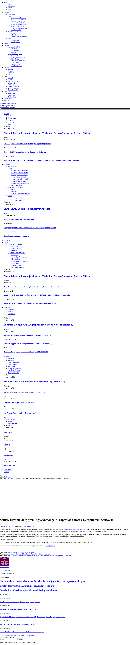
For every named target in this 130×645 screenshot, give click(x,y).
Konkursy (7, 67)
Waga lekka (11, 93)
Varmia (8, 432)
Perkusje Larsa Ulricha (18, 21)
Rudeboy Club (15, 50)
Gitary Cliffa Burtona (17, 26)
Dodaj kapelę (12, 97)
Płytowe (10, 71)
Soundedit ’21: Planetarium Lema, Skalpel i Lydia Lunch (25, 152)
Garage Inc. (7, 91)
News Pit (6, 2)
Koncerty (10, 9)
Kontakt (6, 100)
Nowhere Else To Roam (15, 31)
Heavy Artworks (13, 90)
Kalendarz (7, 43)
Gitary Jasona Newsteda (18, 24)
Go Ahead (14, 55)
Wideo (10, 11)
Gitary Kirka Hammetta (18, 19)
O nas (2, 635)
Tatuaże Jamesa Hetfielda (19, 36)
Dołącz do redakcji (20, 635)
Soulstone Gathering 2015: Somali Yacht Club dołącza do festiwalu (30, 554)
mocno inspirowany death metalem (74, 529)
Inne (9, 74)
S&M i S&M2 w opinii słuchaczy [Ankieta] (27, 208)
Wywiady (10, 78)
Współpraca (7, 98)
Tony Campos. (50, 546)
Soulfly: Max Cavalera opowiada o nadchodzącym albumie (28, 590)
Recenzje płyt (12, 83)
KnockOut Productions (18, 57)
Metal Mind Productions (18, 61)
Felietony (10, 79)
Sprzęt (9, 16)
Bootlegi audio (15, 40)
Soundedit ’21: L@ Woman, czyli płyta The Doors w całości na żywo (22, 632)
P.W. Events (15, 62)
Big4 (9, 4)
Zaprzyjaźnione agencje (15, 54)
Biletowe (10, 69)
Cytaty (13, 33)
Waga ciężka (11, 95)
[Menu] (1, 475)
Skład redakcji (9, 635)
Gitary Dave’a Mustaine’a (19, 28)
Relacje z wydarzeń (13, 86)
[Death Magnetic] (5, 108)
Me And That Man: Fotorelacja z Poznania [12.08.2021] (34, 381)
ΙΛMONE (7, 445)
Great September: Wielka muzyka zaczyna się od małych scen (27, 144)
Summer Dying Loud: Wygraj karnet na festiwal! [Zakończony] (39, 324)
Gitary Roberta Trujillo (18, 23)
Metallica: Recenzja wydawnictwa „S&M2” (20, 403)
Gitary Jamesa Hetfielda (18, 18)
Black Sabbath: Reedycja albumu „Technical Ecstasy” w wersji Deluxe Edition (47, 133)
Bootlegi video (15, 42)
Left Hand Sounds (16, 66)
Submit (21, 639)
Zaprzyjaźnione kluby (14, 47)
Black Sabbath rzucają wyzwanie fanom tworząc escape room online (30, 303)
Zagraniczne (11, 6)
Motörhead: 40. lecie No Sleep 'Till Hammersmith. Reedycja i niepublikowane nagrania (37, 295)
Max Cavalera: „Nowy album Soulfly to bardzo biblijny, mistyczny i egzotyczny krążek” (43, 581)
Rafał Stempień (6, 526)
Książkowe (11, 73)
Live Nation (15, 59)
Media (9, 38)
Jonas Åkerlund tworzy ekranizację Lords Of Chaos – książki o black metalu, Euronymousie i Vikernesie (39, 555)
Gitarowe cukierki (13, 88)
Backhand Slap (9, 466)
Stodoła (13, 52)
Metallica (6, 12)
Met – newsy (11, 14)
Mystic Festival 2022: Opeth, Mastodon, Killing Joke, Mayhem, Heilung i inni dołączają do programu (41, 160)
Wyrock (6, 76)
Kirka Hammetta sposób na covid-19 (17, 236)
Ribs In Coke (8, 455)
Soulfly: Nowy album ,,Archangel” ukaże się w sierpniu (27, 586)
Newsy (24, 526)
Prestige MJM (15, 64)
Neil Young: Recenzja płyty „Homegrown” (19, 413)
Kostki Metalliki (16, 30)
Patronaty (7, 45)
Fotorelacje (11, 85)
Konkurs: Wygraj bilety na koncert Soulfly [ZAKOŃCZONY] (26, 352)
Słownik (13, 35)
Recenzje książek (13, 81)
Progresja (14, 48)
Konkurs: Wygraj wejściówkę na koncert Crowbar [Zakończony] (28, 344)
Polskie (10, 7)
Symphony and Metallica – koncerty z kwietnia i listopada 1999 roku (30, 228)
